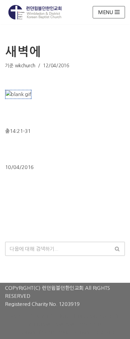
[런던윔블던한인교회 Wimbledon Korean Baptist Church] (35, 12)
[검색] (117, 249)
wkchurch (25, 65)
